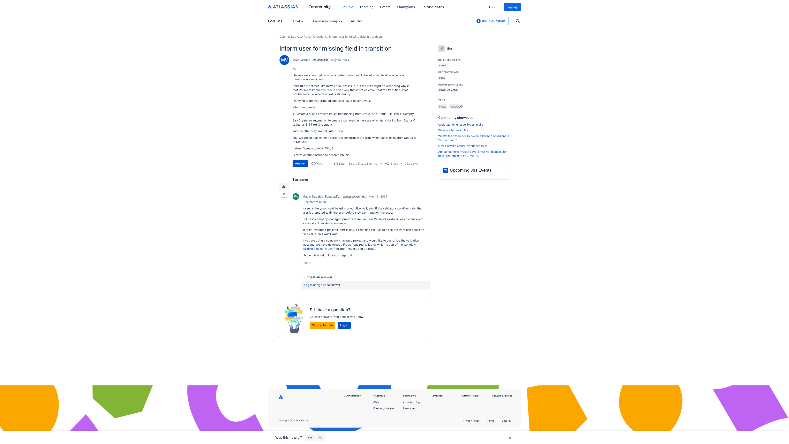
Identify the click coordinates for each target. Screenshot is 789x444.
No (320, 437)
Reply (306, 262)
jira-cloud (456, 106)
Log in (493, 7)
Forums (347, 7)
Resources (409, 408)
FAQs (376, 402)
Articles (356, 21)
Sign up (512, 7)
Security (506, 420)
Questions (319, 36)
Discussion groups (326, 21)
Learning (367, 7)
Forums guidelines (383, 408)
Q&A (297, 21)
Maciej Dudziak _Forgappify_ (321, 196)
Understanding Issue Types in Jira (460, 124)
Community (319, 6)
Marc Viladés (301, 60)
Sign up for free (322, 325)
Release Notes (432, 7)
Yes (310, 437)
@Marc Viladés (316, 202)
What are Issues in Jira (453, 130)
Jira (308, 36)
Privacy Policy (471, 420)
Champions (406, 7)
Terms (490, 420)
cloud (442, 106)
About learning (411, 402)
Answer (300, 163)
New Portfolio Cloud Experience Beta (462, 146)
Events (385, 7)
